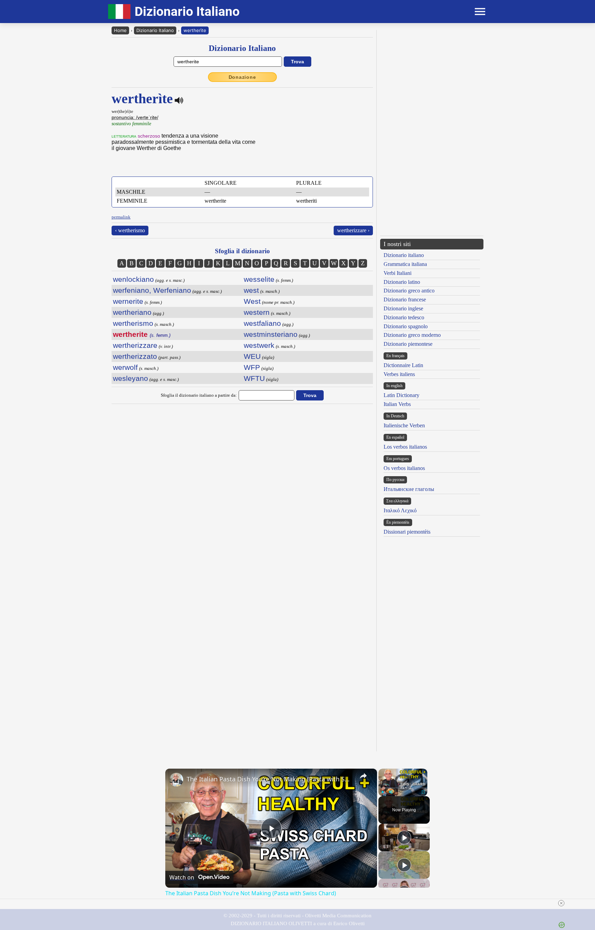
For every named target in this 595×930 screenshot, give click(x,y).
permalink (121, 217)
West (252, 301)
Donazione (242, 77)
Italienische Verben (404, 425)
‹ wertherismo (130, 230)
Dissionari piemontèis (407, 532)
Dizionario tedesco (404, 317)
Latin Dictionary (401, 395)
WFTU (254, 378)
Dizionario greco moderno (412, 335)
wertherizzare (135, 345)
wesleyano (130, 378)
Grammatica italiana (405, 264)
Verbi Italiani (397, 273)
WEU (252, 356)
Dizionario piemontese (408, 344)
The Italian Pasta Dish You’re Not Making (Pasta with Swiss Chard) (270, 779)
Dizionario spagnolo (406, 326)
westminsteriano (271, 334)
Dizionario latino (402, 282)
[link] (176, 780)
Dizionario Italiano (155, 30)
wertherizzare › (353, 230)
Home (120, 30)
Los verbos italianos (405, 447)
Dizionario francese (405, 299)
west (251, 290)
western (257, 312)
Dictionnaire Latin (403, 365)
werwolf (125, 367)
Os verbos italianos (404, 468)
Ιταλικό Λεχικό (400, 510)
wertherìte (195, 30)
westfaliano (262, 323)
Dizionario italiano (404, 255)
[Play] (382, 792)
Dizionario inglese (403, 308)
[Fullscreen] (423, 792)
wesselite (259, 279)
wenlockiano (133, 279)
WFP (252, 367)
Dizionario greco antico (409, 290)
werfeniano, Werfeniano (152, 290)
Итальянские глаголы (409, 489)
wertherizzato (135, 356)
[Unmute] (391, 792)
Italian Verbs (397, 404)
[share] (363, 776)
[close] (561, 903)
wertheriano (132, 312)
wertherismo (133, 323)
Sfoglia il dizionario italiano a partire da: (199, 395)
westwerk (259, 345)
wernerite (128, 301)
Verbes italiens (399, 374)
